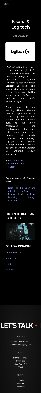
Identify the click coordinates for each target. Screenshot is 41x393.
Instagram (11, 258)
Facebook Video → (17, 160)
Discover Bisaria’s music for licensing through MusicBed (22, 197)
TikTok (9, 263)
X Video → (13, 166)
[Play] (20, 231)
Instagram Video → (17, 163)
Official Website (13, 252)
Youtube (10, 269)
